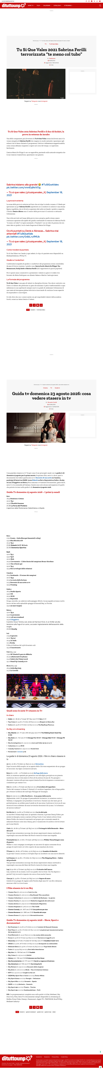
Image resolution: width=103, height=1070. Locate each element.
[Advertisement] (51, 22)
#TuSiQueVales (50, 184)
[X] (94, 1)
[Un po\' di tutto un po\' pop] (14, 5)
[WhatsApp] (97, 1)
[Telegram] (91, 1)
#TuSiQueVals (25, 233)
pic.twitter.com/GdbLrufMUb (23, 236)
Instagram (44, 101)
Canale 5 (33, 309)
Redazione (52, 58)
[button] (100, 5)
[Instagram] (89, 1)
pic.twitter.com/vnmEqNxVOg (23, 187)
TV (40, 40)
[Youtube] (99, 1)
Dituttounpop (36, 40)
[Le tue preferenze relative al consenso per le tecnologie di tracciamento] (100, 1067)
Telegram (34, 101)
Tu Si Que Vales (53, 44)
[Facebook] (86, 1)
